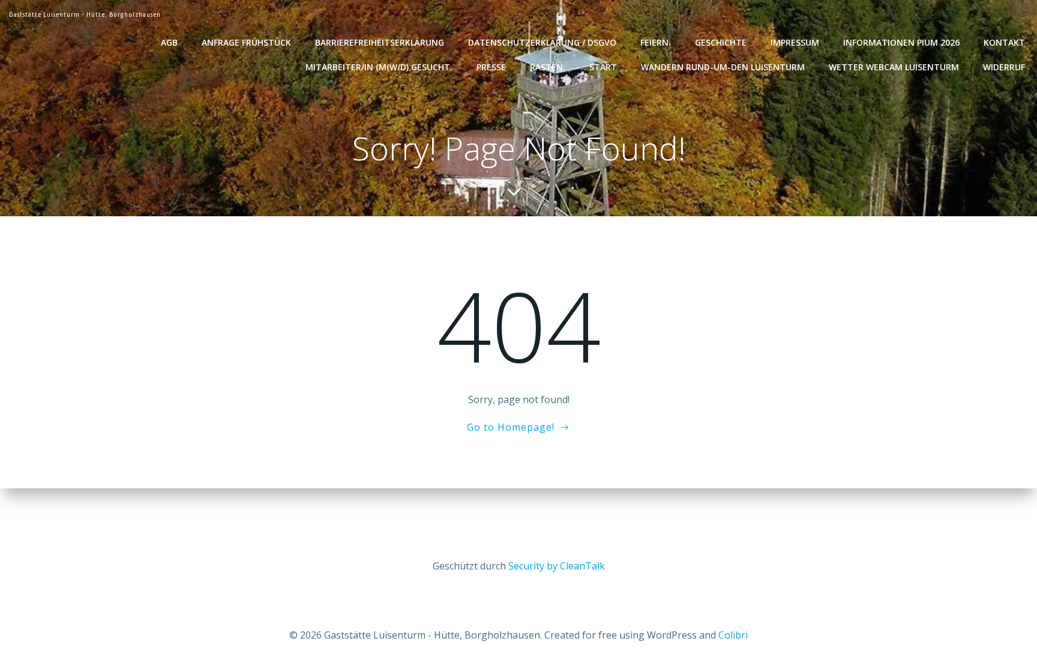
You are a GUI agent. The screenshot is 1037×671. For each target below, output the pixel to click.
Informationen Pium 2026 (901, 42)
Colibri (733, 635)
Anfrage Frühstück (246, 42)
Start (603, 67)
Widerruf (1004, 67)
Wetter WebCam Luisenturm (894, 67)
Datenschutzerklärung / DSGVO (542, 42)
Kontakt (1004, 42)
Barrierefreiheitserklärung (379, 42)
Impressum (795, 42)
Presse (491, 67)
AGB (169, 42)
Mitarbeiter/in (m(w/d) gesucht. (378, 67)
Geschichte (721, 42)
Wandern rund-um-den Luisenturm (723, 67)
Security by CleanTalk (556, 565)
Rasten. (547, 67)
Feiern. (655, 42)
